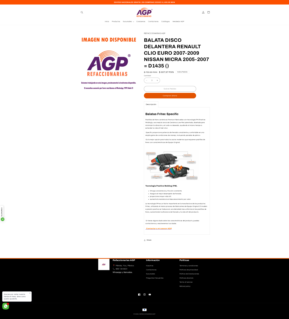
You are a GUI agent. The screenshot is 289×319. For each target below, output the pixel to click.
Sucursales (150, 274)
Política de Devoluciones (189, 274)
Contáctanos (151, 270)
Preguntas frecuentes (154, 278)
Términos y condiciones (188, 266)
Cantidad (147, 76)
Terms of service (185, 282)
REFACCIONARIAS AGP (147, 314)
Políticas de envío (186, 278)
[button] (82, 12)
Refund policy (184, 286)
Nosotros (149, 266)
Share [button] (149, 240)
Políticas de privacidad (188, 270)
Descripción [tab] (151, 104)
